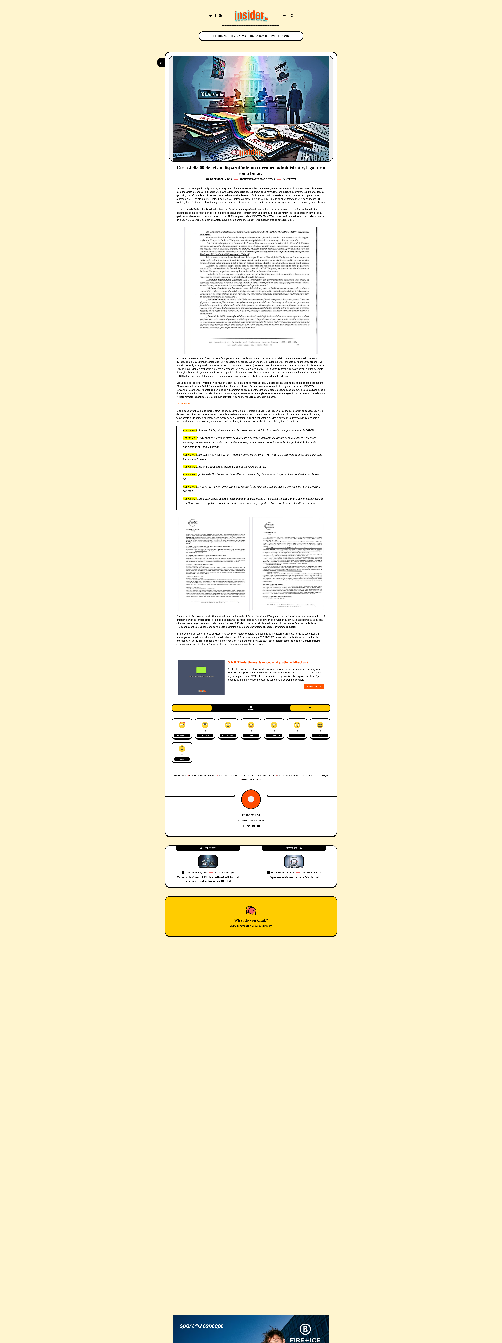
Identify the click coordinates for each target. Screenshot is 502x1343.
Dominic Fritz (265, 775)
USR (259, 780)
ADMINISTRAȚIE (249, 179)
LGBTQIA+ (323, 775)
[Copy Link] (161, 62)
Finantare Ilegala (288, 775)
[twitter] (211, 16)
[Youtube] (258, 826)
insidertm (309, 775)
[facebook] (215, 16)
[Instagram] (253, 826)
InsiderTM (289, 179)
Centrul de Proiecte (202, 775)
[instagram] (220, 16)
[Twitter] (248, 826)
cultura (223, 775)
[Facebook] (243, 826)
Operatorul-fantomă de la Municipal (294, 877)
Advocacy (180, 775)
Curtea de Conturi (242, 775)
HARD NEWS (267, 179)
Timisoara (248, 780)
